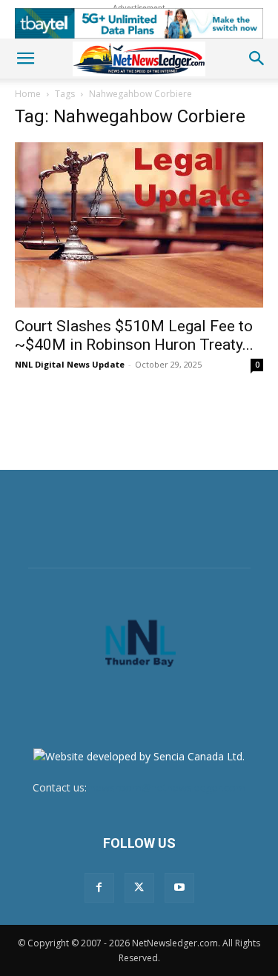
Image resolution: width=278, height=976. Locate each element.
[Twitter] (139, 888)
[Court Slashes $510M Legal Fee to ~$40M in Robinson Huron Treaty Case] (139, 224)
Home (28, 93)
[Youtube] (179, 888)
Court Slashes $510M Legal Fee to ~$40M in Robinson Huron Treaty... (134, 335)
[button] (25, 59)
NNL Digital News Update (70, 364)
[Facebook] (99, 888)
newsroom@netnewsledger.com (167, 787)
